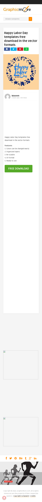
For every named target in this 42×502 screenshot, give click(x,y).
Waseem (15, 96)
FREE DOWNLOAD (18, 168)
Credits (33, 496)
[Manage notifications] (4, 498)
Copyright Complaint (21, 496)
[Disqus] (21, 214)
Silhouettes (8, 481)
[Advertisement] (21, 118)
